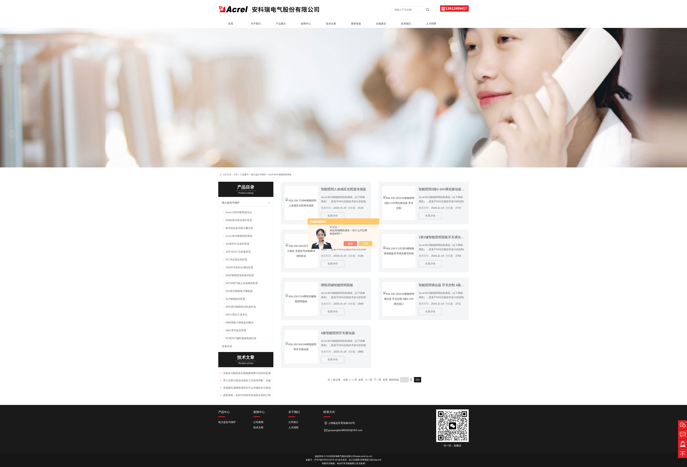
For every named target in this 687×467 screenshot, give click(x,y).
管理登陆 (364, 460)
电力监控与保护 (258, 174)
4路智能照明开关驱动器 (338, 333)
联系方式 (329, 412)
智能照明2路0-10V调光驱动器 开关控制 (442, 189)
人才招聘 (431, 23)
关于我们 (256, 23)
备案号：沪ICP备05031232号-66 (322, 460)
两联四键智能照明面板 (337, 285)
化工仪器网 (354, 460)
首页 (230, 23)
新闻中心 (306, 23)
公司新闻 (258, 422)
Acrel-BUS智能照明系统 (279, 174)
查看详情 (333, 215)
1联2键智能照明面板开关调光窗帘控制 (442, 237)
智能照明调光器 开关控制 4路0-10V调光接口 (442, 285)
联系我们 (406, 23)
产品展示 (281, 23)
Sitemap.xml (375, 460)
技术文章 (331, 23)
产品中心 (224, 412)
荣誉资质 (356, 23)
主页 (235, 174)
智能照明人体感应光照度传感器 (343, 189)
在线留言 (381, 23)
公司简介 (293, 422)
